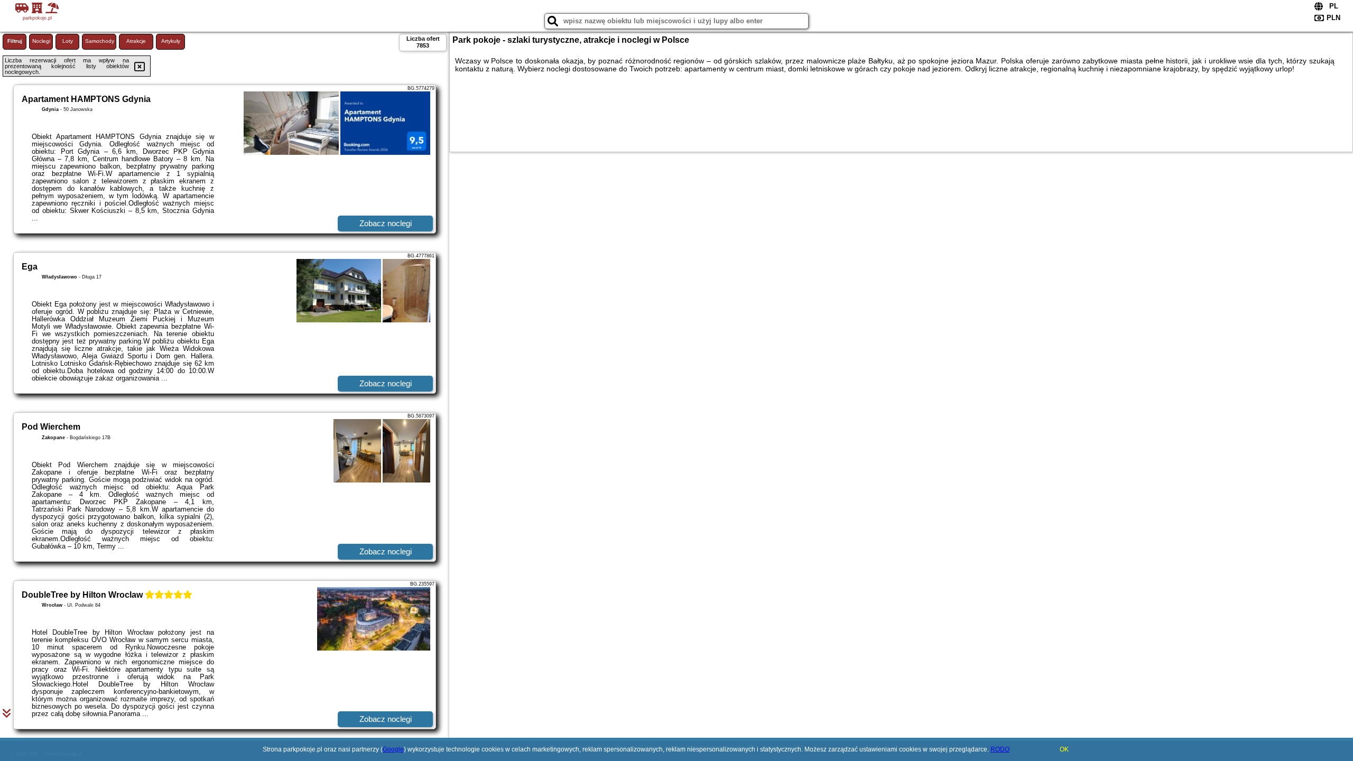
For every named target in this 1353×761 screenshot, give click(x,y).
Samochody (99, 41)
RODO (999, 749)
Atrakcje (136, 41)
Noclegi (41, 41)
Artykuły (170, 41)
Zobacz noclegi (385, 223)
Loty (67, 41)
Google (393, 749)
